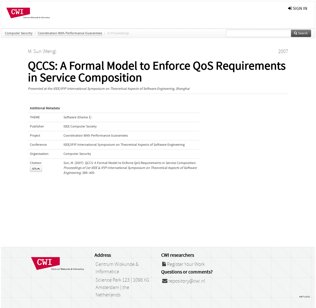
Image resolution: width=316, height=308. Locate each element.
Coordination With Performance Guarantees (70, 33)
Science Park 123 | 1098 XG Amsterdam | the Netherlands (122, 287)
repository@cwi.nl (186, 281)
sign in (299, 8)
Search (302, 33)
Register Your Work (185, 264)
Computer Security (19, 33)
